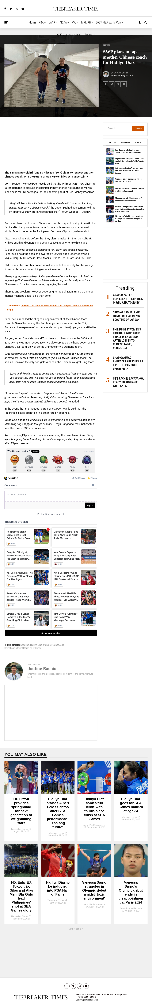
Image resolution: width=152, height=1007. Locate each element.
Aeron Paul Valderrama (94, 825)
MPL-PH (86, 22)
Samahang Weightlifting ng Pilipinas (22, 648)
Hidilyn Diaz (36, 645)
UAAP (52, 22)
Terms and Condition (86, 997)
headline (24, 645)
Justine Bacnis (121, 73)
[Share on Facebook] (105, 84)
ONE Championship (68, 35)
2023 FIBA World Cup (108, 22)
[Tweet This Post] (111, 84)
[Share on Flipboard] (118, 84)
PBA (41, 22)
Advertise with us (92, 995)
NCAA (63, 22)
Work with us (107, 995)
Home (32, 22)
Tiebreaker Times (19, 829)
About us (80, 995)
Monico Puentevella (53, 645)
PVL (74, 22)
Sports (88, 35)
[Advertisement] (50, 144)
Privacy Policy (120, 995)
